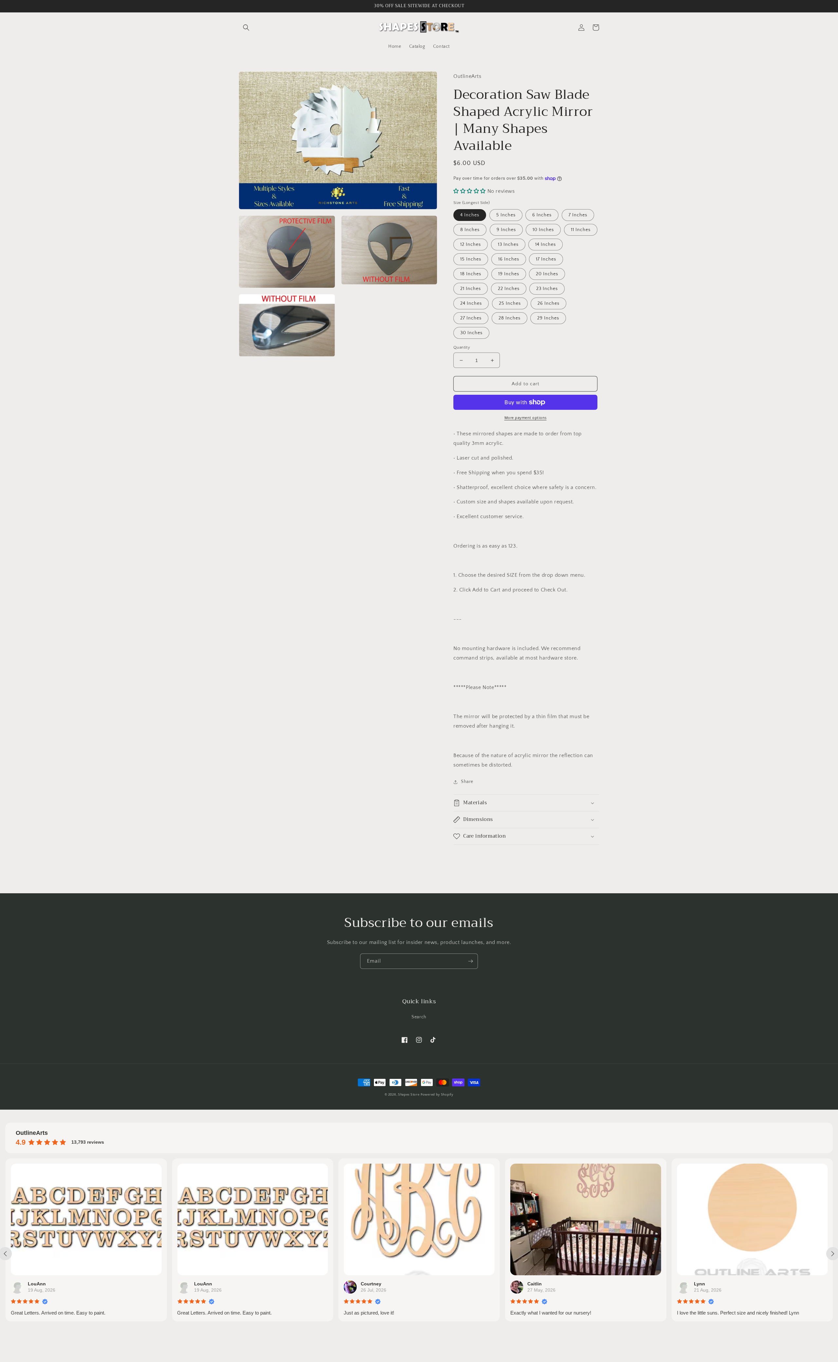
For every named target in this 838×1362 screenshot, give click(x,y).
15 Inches (470, 259)
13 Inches (508, 244)
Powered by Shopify (437, 1095)
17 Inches (546, 259)
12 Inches (470, 244)
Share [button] (467, 781)
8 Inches (470, 229)
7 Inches (578, 215)
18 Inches (470, 274)
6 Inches (542, 215)
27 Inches (471, 318)
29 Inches (548, 318)
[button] (246, 27)
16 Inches (508, 259)
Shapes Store (408, 1095)
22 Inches (508, 288)
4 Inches (469, 215)
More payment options (525, 418)
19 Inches (508, 274)
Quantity (461, 347)
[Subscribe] (470, 961)
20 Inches (547, 274)
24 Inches (471, 303)
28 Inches (509, 318)
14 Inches (545, 244)
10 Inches (543, 229)
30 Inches (471, 333)
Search (419, 1017)
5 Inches (506, 215)
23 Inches (547, 288)
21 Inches (470, 288)
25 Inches (510, 303)
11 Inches (581, 229)
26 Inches (548, 303)
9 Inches (506, 229)
